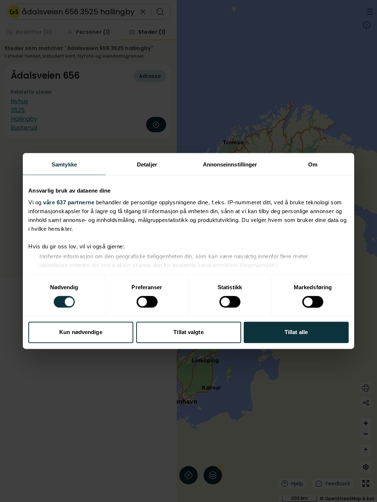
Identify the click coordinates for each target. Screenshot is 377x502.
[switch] (147, 302)
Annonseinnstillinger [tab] (230, 164)
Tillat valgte (188, 332)
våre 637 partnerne (68, 202)
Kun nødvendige (80, 332)
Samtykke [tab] (64, 164)
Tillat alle (296, 332)
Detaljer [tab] (147, 164)
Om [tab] (312, 164)
